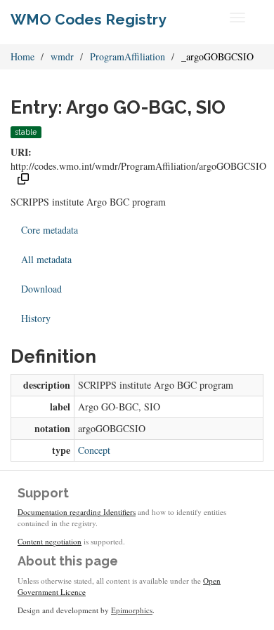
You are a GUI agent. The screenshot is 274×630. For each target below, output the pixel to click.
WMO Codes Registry (89, 19)
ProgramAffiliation (127, 56)
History (36, 318)
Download (41, 288)
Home (22, 56)
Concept (94, 450)
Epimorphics (131, 610)
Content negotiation (49, 541)
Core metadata (49, 229)
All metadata (46, 259)
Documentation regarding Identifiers (77, 512)
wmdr (62, 56)
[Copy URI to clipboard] (23, 180)
